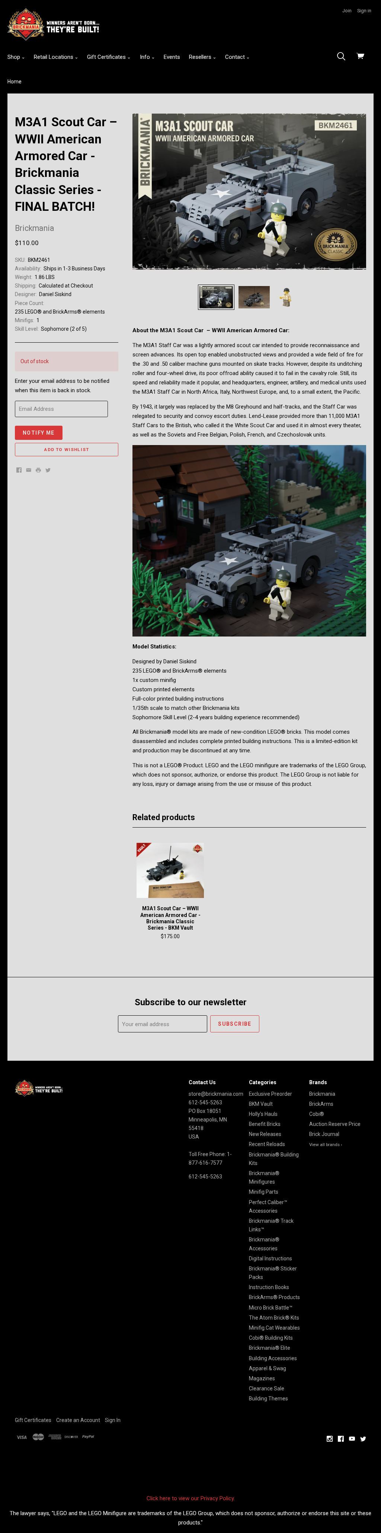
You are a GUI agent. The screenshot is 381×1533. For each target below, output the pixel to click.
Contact (235, 57)
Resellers (201, 57)
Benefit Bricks (265, 1124)
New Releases (265, 1134)
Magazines (262, 1378)
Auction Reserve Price (335, 1124)
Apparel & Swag (267, 1368)
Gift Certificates (107, 57)
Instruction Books (269, 1287)
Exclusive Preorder (270, 1094)
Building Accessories (273, 1358)
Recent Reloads (267, 1144)
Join (347, 10)
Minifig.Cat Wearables (274, 1328)
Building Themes (268, 1399)
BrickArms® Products (274, 1297)
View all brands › (325, 1144)
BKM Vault (261, 1104)
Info (145, 57)
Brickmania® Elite (269, 1348)
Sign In (113, 1420)
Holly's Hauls (263, 1114)
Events (172, 57)
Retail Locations (54, 57)
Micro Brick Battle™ (270, 1308)
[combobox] (343, 57)
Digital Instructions (270, 1258)
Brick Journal (324, 1134)
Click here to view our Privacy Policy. (191, 1498)
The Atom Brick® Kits (274, 1318)
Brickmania (322, 1094)
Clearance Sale (266, 1388)
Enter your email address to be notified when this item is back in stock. (62, 386)
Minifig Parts (263, 1192)
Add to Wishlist (66, 449)
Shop (14, 57)
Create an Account (78, 1420)
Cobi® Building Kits (271, 1338)
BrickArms (321, 1104)
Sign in (364, 10)
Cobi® (316, 1114)
